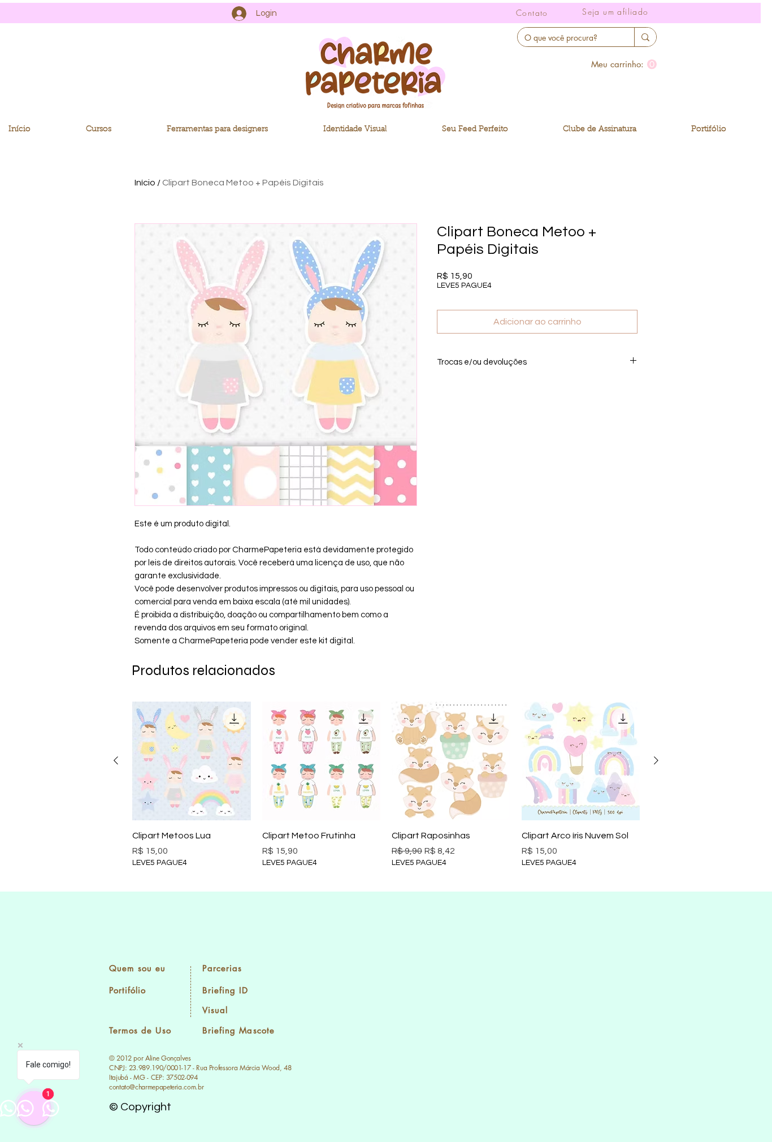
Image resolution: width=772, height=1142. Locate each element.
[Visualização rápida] (191, 761)
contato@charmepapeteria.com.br (156, 1087)
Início (145, 182)
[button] (624, 64)
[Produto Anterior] (116, 760)
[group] (386, 791)
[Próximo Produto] (656, 760)
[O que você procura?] (645, 37)
